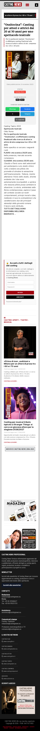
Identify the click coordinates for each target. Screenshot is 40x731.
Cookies (11, 728)
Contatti (32, 727)
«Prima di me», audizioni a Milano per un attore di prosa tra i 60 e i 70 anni (20, 363)
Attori (17, 99)
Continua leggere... (11, 381)
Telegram (27, 114)
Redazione (6, 595)
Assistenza (6, 610)
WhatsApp (12, 109)
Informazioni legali (21, 728)
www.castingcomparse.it (11, 671)
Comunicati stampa (9, 619)
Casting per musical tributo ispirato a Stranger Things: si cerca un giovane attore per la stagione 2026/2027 (19, 426)
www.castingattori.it (9, 656)
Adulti (22, 99)
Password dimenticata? (13, 301)
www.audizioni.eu (9, 678)
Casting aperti (17, 727)
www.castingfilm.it (9, 641)
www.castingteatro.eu (10, 664)
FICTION (34, 15)
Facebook (27, 109)
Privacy (6, 728)
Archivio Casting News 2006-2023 (20, 449)
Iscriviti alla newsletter (12, 585)
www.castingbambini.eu (10, 649)
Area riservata (7, 727)
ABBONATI (20, 297)
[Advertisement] (20, 236)
